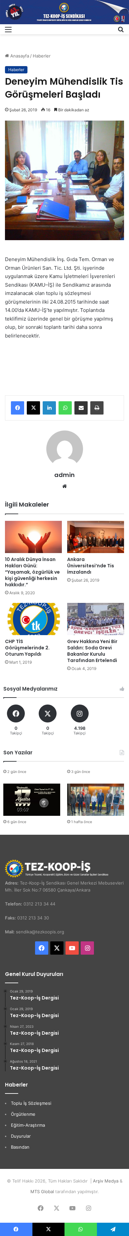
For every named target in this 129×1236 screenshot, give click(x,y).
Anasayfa (19, 55)
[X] (33, 408)
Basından (20, 1147)
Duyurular (21, 1136)
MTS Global (42, 1191)
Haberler (42, 55)
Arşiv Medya (105, 1181)
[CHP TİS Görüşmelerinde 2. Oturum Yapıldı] (33, 619)
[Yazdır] (97, 408)
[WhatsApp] (65, 408)
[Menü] (8, 31)
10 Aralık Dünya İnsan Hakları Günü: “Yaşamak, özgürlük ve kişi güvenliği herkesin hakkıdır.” (32, 572)
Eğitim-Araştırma (28, 1125)
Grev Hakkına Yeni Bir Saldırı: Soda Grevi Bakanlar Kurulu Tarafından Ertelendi (92, 651)
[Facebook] (17, 408)
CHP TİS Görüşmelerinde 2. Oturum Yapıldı (27, 647)
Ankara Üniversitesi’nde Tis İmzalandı (90, 565)
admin (64, 475)
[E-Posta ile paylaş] (81, 408)
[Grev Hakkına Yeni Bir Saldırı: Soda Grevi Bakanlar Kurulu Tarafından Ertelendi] (95, 619)
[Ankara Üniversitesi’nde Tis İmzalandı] (95, 537)
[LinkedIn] (49, 408)
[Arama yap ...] (120, 31)
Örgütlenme (23, 1114)
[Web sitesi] (64, 486)
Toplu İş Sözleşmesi (31, 1103)
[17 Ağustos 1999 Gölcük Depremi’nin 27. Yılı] (31, 799)
